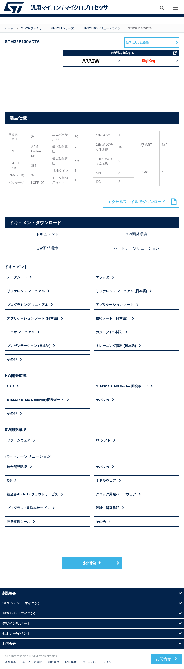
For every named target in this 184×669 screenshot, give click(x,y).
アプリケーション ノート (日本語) (32, 318)
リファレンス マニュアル (26, 291)
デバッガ (102, 400)
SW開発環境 (47, 248)
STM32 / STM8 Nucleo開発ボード (122, 386)
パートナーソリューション (137, 248)
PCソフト (103, 440)
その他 (12, 359)
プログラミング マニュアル (27, 305)
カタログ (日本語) (109, 332)
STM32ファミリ (31, 28)
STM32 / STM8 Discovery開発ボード (35, 400)
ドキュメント (47, 234)
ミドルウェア (106, 480)
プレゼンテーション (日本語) (29, 346)
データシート (17, 277)
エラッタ (102, 277)
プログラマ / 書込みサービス (28, 508)
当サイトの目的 (32, 662)
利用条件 (53, 662)
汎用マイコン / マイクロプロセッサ (69, 7)
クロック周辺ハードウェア (116, 494)
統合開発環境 (17, 467)
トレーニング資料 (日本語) (116, 346)
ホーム (9, 28)
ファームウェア (18, 440)
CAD (10, 386)
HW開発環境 (136, 234)
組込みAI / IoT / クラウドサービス (32, 494)
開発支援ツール (18, 521)
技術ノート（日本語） (112, 318)
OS (9, 480)
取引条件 (71, 662)
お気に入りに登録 (137, 42)
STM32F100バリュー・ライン (101, 28)
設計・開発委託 (107, 508)
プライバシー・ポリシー (98, 662)
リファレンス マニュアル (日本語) (121, 291)
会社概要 (10, 662)
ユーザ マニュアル (21, 332)
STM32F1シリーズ (62, 28)
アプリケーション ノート (115, 305)
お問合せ (92, 563)
